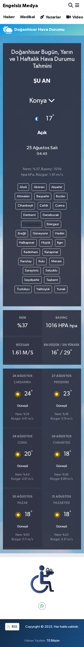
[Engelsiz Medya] (42, 579)
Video (77, 17)
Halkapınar (26, 242)
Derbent (29, 215)
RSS (14, 626)
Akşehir (56, 187)
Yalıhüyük (43, 289)
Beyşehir (43, 196)
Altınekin (23, 196)
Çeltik (44, 205)
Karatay (26, 261)
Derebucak (51, 215)
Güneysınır (40, 233)
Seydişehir (31, 280)
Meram (56, 261)
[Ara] (70, 6)
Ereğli (22, 233)
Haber (9, 17)
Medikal (27, 17)
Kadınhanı (31, 252)
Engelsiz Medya (20, 5)
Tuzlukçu (23, 289)
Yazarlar (53, 17)
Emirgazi (53, 224)
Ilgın (60, 242)
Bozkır (60, 196)
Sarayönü (32, 270)
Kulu (42, 261)
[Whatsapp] (42, 606)
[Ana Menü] (77, 6)
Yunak (61, 289)
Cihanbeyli (25, 205)
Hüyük (45, 242)
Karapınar (51, 252)
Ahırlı (23, 187)
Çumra (60, 205)
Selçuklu (51, 270)
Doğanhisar (31, 224)
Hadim (59, 233)
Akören (39, 187)
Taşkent (52, 280)
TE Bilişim (53, 640)
